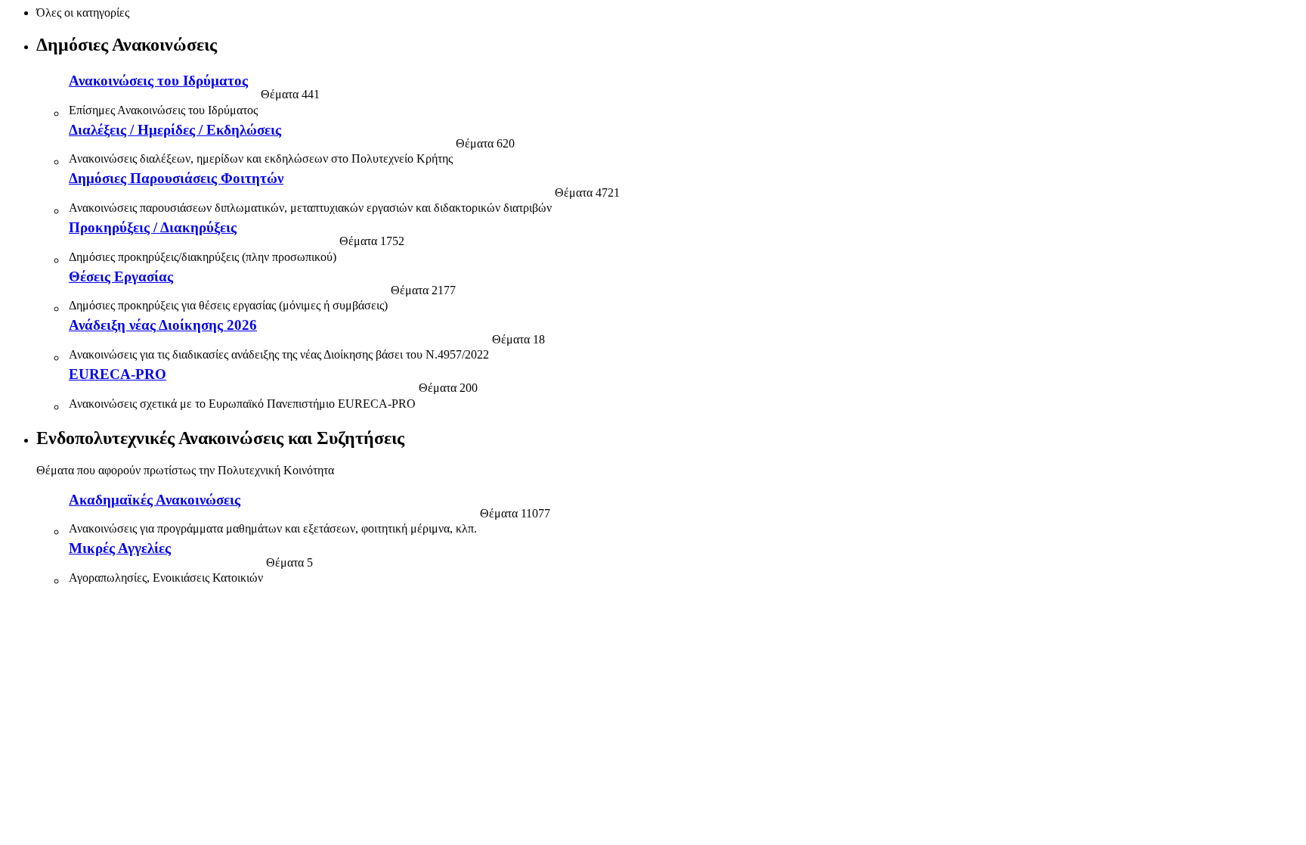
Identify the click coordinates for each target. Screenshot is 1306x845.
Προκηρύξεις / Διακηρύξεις (153, 227)
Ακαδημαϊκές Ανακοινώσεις (154, 500)
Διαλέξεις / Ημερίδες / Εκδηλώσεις (175, 130)
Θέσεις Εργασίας (121, 276)
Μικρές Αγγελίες (120, 548)
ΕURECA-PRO (117, 374)
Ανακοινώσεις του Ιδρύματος (158, 81)
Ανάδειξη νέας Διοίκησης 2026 (163, 325)
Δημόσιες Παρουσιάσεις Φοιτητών (176, 178)
